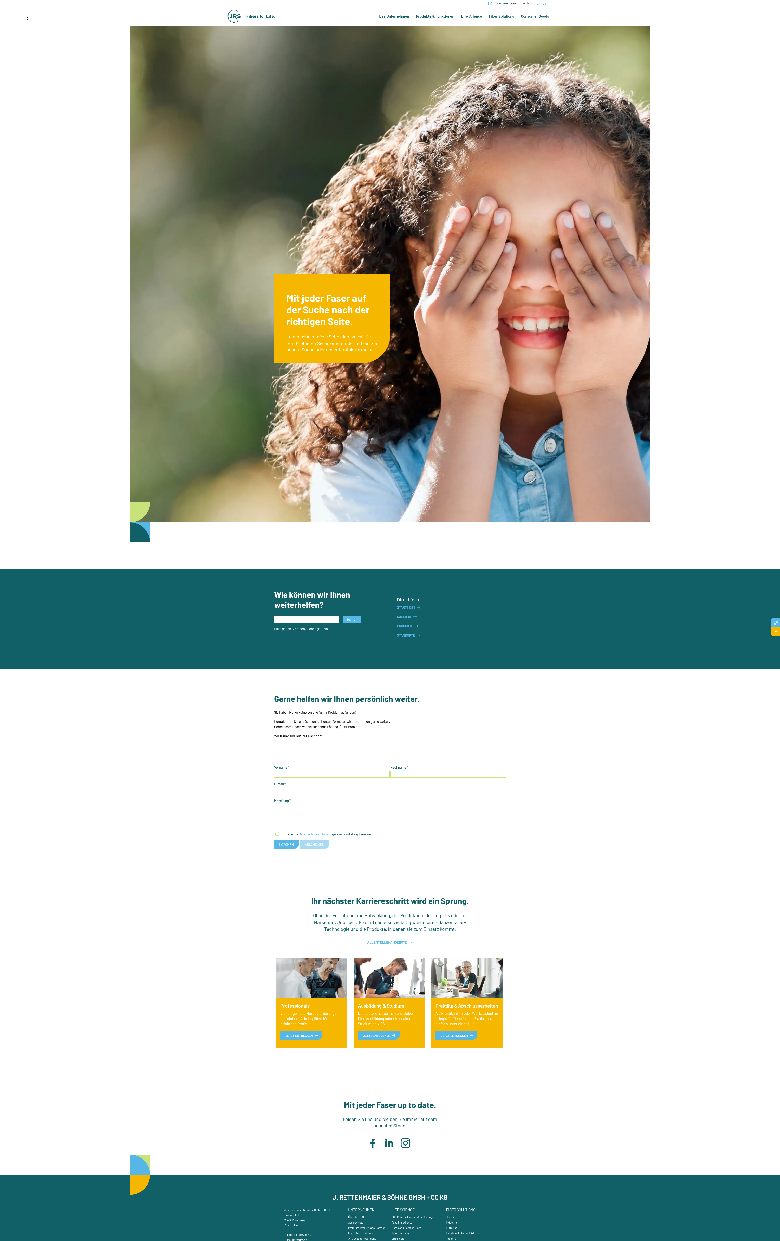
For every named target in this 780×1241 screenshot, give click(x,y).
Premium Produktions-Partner (366, 1227)
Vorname (281, 767)
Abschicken (314, 844)
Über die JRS (356, 1217)
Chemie (450, 1217)
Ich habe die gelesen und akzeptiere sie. (326, 834)
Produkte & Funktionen (435, 16)
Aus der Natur (356, 1222)
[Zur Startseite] (251, 16)
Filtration (451, 1227)
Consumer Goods (535, 16)
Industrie (451, 1222)
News (514, 3)
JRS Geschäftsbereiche (362, 1238)
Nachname (399, 767)
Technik (451, 1238)
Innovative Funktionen (361, 1233)
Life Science (471, 16)
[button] (372, 1143)
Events (525, 3)
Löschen (286, 844)
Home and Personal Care (406, 1227)
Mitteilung (282, 800)
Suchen (351, 619)
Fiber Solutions (501, 16)
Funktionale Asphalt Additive (463, 1233)
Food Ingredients (402, 1222)
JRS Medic (398, 1238)
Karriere (502, 3)
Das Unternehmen (394, 16)
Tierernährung (400, 1233)
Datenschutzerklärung (315, 834)
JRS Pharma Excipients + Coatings (412, 1217)
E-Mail (280, 784)
